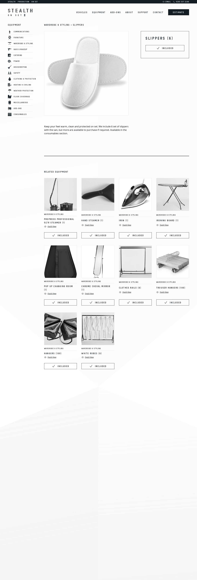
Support (143, 12)
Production (23, 2)
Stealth (12, 2)
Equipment (99, 12)
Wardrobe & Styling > (58, 24)
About (129, 12)
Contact (158, 12)
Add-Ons (115, 12)
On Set (35, 2)
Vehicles (82, 12)
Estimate (178, 12)
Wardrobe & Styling (54, 214)
